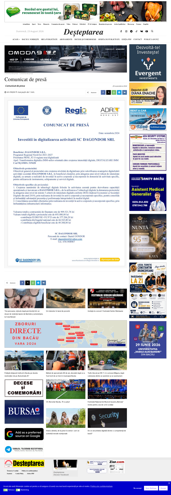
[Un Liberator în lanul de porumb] (65, 298)
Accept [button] (163, 488)
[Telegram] (131, 31)
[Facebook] (121, 31)
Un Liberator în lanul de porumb (58, 311)
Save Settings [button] (151, 488)
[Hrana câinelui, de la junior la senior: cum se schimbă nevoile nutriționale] (65, 418)
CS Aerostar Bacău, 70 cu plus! (58, 402)
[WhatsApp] (114, 92)
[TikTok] (136, 31)
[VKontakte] (142, 31)
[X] (108, 92)
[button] (152, 31)
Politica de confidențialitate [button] (101, 486)
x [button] (169, 483)
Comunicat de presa (15, 86)
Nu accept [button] (138, 488)
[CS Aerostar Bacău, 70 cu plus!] (65, 389)
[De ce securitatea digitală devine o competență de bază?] (107, 418)
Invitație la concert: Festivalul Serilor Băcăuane (105, 311)
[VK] (124, 92)
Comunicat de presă (11, 74)
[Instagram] (126, 31)
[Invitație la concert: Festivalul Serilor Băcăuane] (107, 298)
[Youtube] (147, 31)
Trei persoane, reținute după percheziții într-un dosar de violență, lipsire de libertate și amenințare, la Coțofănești (24, 314)
